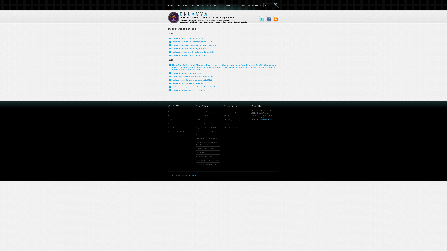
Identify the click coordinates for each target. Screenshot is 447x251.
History (170, 112)
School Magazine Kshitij (232, 120)
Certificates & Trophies (231, 112)
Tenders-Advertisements (204, 156)
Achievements (213, 6)
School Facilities (201, 124)
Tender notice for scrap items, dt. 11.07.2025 (187, 73)
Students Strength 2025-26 (205, 148)
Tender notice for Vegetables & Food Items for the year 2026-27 (193, 52)
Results (227, 6)
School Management (174, 124)
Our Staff (171, 128)
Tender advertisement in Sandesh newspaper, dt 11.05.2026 (192, 42)
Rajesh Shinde (191, 176)
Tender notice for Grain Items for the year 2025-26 (189, 83)
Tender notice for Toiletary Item (182, 90)
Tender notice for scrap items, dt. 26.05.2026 (187, 38)
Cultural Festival (229, 116)
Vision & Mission (173, 116)
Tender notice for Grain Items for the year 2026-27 (189, 49)
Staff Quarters (200, 120)
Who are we (182, 6)
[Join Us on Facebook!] (268, 19)
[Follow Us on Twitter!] (261, 19)
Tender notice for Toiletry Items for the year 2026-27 (189, 55)
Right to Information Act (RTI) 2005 (207, 160)
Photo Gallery (228, 124)
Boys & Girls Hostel (202, 116)
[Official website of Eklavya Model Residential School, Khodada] (208, 19)
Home (170, 6)
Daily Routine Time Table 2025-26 (207, 128)
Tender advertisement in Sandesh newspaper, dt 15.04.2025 (192, 76)
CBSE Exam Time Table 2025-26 (207, 138)
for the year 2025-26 (201, 90)
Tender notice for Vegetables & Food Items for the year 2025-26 (193, 87)
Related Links (200, 152)
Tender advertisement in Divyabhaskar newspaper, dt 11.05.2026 (194, 45)
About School (197, 6)
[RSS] (275, 19)
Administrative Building (203, 112)
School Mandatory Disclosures (248, 6)
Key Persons (172, 120)
